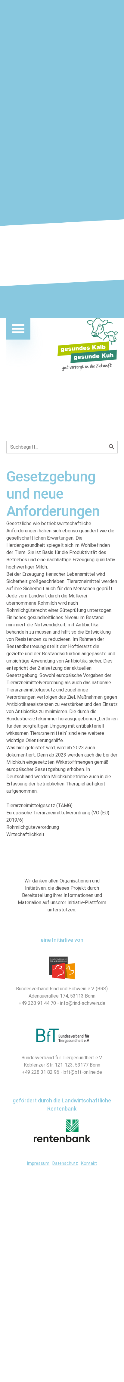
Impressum (38, 1163)
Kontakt (89, 1163)
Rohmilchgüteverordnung (36, 827)
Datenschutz (65, 1163)
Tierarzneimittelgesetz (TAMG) (43, 805)
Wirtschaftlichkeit (29, 834)
